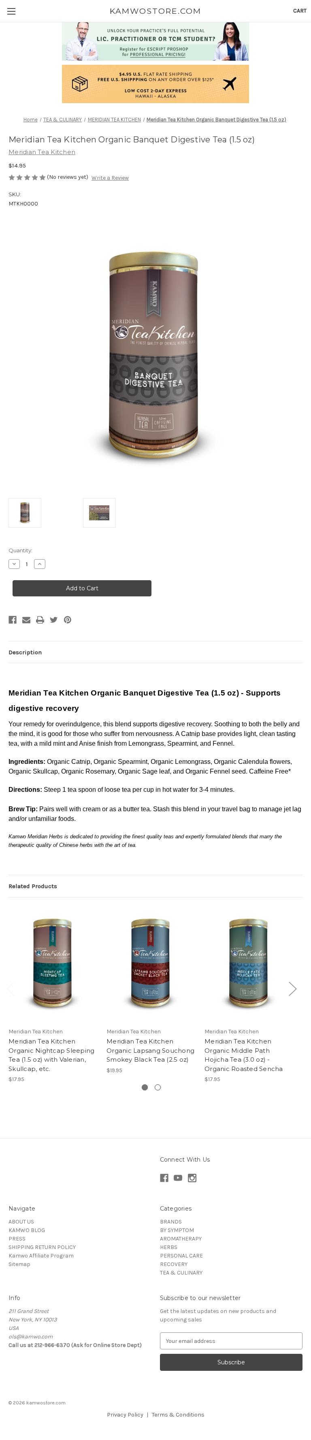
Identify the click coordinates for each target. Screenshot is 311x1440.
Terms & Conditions (178, 1414)
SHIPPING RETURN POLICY (42, 1247)
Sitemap (19, 1264)
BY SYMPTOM (177, 1230)
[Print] (40, 620)
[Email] (26, 620)
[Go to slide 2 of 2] (158, 1087)
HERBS (168, 1247)
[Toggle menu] (11, 11)
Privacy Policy (125, 1414)
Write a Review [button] (110, 177)
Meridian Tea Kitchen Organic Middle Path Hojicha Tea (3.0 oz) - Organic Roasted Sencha (243, 1055)
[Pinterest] (68, 620)
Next (292, 988)
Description (25, 652)
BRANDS (171, 1221)
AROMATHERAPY (181, 1238)
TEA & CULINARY (181, 1272)
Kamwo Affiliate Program (41, 1255)
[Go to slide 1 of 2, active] (145, 1087)
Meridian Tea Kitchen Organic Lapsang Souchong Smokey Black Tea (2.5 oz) (150, 1050)
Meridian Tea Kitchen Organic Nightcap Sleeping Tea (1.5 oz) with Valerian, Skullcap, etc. (51, 1055)
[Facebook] (13, 620)
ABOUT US (21, 1221)
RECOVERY (173, 1264)
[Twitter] (54, 620)
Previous (10, 988)
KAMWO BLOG (27, 1230)
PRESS (17, 1238)
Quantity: (20, 550)
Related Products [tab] (33, 886)
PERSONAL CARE (181, 1255)
